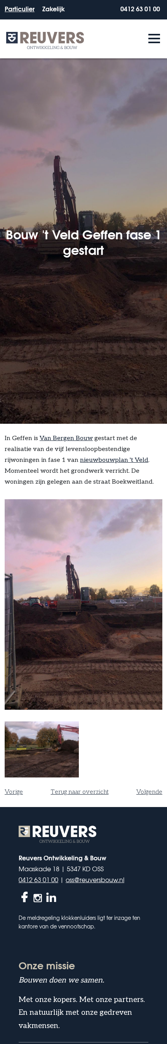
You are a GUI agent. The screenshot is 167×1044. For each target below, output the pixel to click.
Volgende (149, 792)
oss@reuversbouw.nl (95, 879)
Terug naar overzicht (80, 792)
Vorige (14, 792)
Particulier (20, 8)
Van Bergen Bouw (66, 438)
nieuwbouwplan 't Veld (114, 460)
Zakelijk (53, 8)
